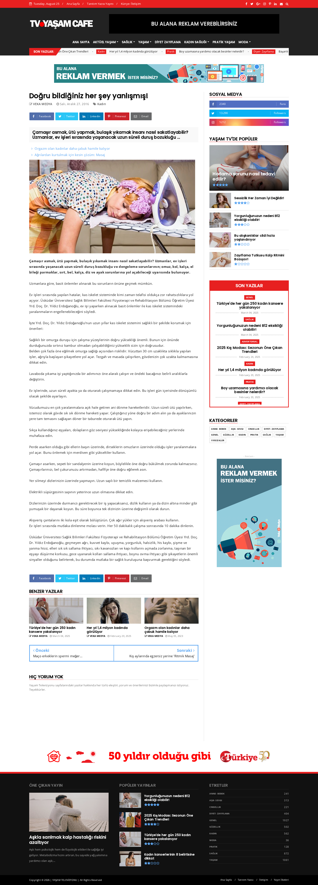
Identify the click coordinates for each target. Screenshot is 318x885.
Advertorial (250, 341)
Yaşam (280, 434)
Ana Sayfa (73, 4)
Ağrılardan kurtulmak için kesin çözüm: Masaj (70, 155)
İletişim (263, 879)
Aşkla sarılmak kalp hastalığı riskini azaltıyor (67, 839)
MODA (243, 42)
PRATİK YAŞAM (224, 42)
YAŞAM (143, 42)
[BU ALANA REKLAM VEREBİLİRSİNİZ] (194, 32)
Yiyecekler (217, 440)
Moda (212, 840)
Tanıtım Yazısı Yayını (100, 4)
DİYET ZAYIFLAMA (168, 42)
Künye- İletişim (131, 4)
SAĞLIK (127, 42)
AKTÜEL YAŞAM (104, 42)
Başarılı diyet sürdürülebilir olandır (279, 51)
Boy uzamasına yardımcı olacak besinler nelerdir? (189, 51)
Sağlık (250, 319)
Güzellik (228, 434)
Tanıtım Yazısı (246, 879)
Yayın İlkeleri (281, 879)
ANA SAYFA (81, 42)
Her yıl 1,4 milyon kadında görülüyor (111, 51)
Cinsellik (254, 429)
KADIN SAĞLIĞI (195, 42)
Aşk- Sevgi (237, 429)
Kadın (79, 51)
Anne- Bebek (218, 429)
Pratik (148, 51)
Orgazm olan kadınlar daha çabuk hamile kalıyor (72, 148)
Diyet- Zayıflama (241, 51)
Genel (249, 297)
